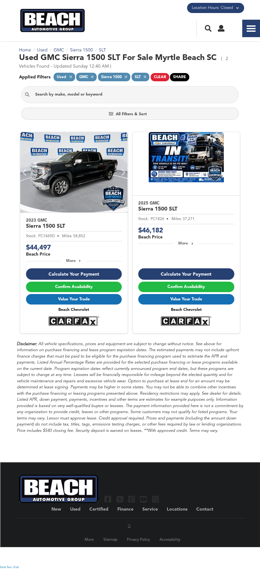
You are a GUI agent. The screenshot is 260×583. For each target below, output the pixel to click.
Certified (98, 509)
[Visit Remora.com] (227, 556)
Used (75, 509)
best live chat (9, 567)
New (56, 509)
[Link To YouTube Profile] (144, 499)
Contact (204, 509)
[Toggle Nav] (251, 28)
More (71, 261)
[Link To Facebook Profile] (108, 499)
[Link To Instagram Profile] (155, 499)
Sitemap (110, 540)
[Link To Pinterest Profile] (132, 499)
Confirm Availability (74, 287)
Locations (177, 509)
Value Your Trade (74, 299)
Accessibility (169, 540)
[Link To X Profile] (120, 499)
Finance (125, 509)
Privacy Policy (138, 540)
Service (150, 509)
